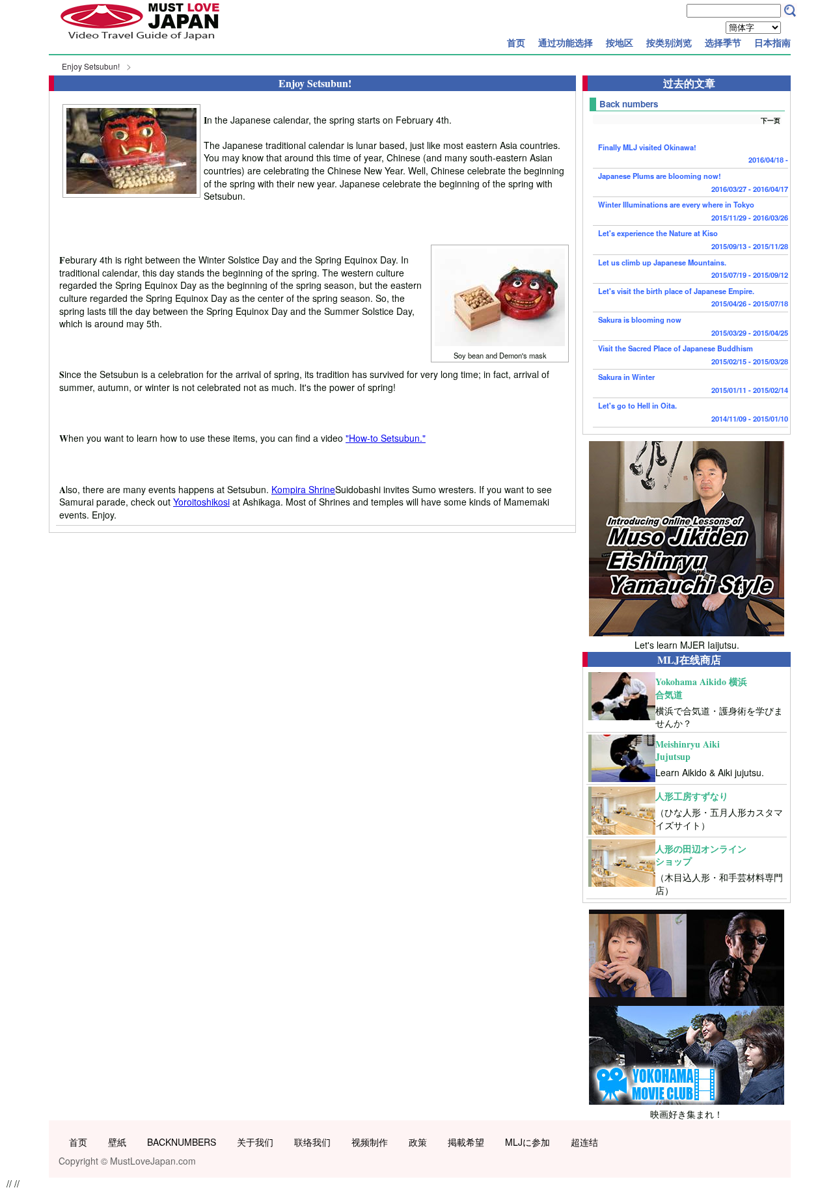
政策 (418, 1141)
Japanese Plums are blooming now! (693, 182)
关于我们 (255, 1141)
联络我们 (312, 1141)
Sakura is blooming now (693, 326)
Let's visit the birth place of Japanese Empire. (693, 297)
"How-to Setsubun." (386, 437)
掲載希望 (466, 1141)
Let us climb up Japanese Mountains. (693, 268)
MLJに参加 (527, 1141)
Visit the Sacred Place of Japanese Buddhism (693, 354)
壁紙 (117, 1141)
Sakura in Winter (693, 383)
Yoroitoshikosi (201, 501)
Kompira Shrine (303, 489)
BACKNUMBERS (181, 1141)
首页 (516, 42)
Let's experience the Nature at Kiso (693, 239)
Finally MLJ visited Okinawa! (693, 153)
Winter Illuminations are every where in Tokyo (693, 211)
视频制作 (369, 1141)
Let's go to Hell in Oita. (693, 412)
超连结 (584, 1141)
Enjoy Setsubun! (91, 66)
